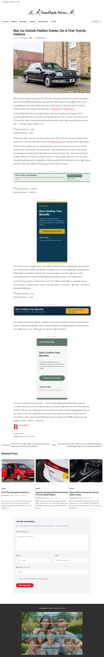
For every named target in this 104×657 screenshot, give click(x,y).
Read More (24, 425)
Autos (53, 22)
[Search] (100, 22)
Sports (32, 22)
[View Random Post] (93, 22)
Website (23, 567)
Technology (43, 22)
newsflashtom (41, 38)
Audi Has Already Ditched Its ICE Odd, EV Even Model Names (52, 493)
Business (23, 22)
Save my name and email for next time (33, 579)
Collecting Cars (57, 141)
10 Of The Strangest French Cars (15, 492)
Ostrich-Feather (29, 436)
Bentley (56, 109)
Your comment (21, 531)
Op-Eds (5, 22)
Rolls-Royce (69, 109)
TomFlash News (59, 608)
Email (56, 555)
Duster (21, 436)
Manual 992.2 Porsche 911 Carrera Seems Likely (84, 493)
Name (18, 555)
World (14, 22)
